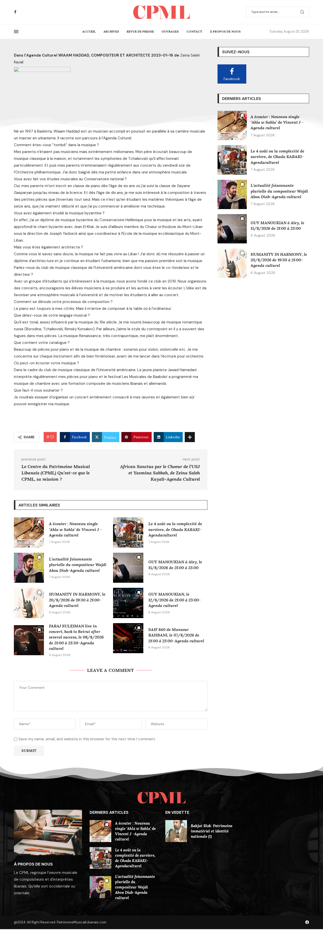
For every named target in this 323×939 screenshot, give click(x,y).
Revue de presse (140, 31)
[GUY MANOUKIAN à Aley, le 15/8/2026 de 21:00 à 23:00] (128, 568)
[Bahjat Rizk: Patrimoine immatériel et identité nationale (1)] (176, 831)
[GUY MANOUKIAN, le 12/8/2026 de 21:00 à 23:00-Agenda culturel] (128, 603)
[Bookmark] (39, 522)
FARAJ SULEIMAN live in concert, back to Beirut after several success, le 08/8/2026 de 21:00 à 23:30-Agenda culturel (76, 637)
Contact (194, 31)
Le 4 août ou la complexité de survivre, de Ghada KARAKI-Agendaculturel (175, 529)
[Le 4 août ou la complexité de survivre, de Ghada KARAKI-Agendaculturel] (128, 532)
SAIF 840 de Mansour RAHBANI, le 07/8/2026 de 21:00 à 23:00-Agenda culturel (176, 635)
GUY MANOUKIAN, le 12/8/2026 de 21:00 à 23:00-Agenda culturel (174, 600)
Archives (111, 31)
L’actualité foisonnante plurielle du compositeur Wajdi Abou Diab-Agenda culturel (77, 564)
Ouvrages (170, 31)
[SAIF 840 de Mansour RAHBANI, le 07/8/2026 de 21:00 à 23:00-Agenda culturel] (128, 638)
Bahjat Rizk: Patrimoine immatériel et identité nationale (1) (211, 831)
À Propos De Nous (225, 31)
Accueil (89, 31)
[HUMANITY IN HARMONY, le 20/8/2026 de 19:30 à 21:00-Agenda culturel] (29, 603)
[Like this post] (52, 437)
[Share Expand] (190, 437)
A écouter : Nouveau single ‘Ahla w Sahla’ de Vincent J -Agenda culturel (75, 529)
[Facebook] (15, 12)
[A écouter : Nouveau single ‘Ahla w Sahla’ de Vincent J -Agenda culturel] (29, 532)
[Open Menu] (16, 31)
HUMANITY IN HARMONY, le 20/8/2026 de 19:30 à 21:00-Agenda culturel (77, 600)
